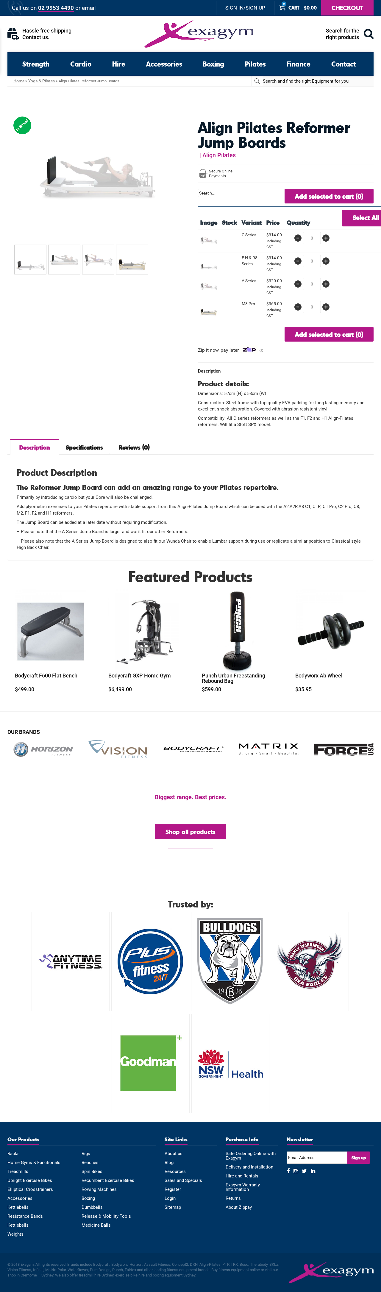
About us (173, 1153)
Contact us (35, 37)
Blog (169, 1162)
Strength (35, 63)
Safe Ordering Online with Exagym (251, 1155)
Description (34, 447)
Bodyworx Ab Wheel (319, 676)
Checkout (347, 8)
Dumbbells (92, 1207)
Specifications (84, 447)
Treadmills (17, 1171)
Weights (15, 1234)
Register (173, 1189)
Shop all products (190, 832)
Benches (90, 1162)
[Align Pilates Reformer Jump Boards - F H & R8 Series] (208, 262)
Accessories (164, 63)
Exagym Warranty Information (243, 1187)
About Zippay (239, 1207)
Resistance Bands (25, 1216)
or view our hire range (190, 845)
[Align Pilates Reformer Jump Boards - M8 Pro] (208, 308)
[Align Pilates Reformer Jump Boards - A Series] (208, 285)
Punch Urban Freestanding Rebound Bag (233, 678)
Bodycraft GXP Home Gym (139, 676)
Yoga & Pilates (41, 81)
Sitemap (173, 1207)
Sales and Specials (183, 1180)
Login (170, 1198)
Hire (118, 63)
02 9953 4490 (56, 7)
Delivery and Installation (249, 1167)
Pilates (255, 63)
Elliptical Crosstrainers (30, 1189)
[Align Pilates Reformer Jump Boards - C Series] (208, 239)
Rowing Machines (99, 1189)
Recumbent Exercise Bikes (108, 1180)
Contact (343, 63)
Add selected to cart (329, 196)
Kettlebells (18, 1207)
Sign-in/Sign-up (245, 7)
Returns (233, 1198)
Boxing (213, 63)
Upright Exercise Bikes (29, 1180)
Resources (175, 1171)
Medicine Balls (96, 1225)
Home (18, 81)
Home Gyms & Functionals (33, 1162)
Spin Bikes (92, 1171)
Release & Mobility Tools (106, 1216)
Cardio (80, 63)
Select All (366, 217)
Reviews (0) (134, 447)
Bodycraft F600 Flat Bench (46, 676)
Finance (298, 63)
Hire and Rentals (242, 1176)
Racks (13, 1153)
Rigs (86, 1153)
